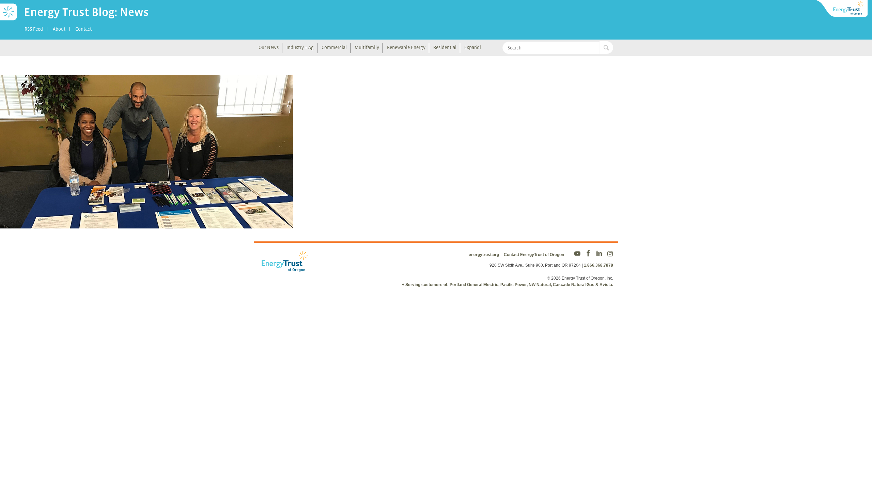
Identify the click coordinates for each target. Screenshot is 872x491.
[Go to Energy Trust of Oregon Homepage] (841, 8)
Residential (444, 47)
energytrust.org (484, 254)
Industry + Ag (300, 47)
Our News (269, 47)
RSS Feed (34, 29)
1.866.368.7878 (598, 265)
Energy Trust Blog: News (86, 11)
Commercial (334, 47)
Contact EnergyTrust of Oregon (534, 254)
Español (472, 47)
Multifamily (367, 47)
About (59, 29)
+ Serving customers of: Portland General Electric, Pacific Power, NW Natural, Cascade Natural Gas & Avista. (507, 284)
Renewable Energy (406, 47)
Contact (83, 29)
